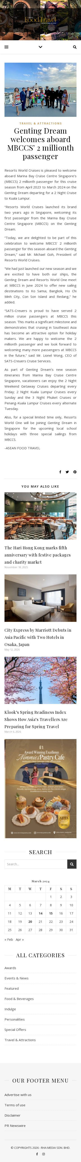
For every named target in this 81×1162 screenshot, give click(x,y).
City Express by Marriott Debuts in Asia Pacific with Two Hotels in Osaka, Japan (37, 637)
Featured (11, 988)
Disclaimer (12, 1115)
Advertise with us (18, 1094)
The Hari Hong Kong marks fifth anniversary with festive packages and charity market (37, 555)
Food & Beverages (19, 998)
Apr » (20, 939)
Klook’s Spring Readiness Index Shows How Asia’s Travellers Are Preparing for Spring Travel (36, 719)
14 (40, 913)
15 (51, 913)
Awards (10, 968)
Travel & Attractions (40, 123)
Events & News (16, 978)
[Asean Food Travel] (40, 20)
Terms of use (14, 1105)
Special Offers (15, 1029)
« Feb (8, 939)
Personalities (14, 1019)
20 (30, 921)
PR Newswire (15, 1125)
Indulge (10, 1009)
